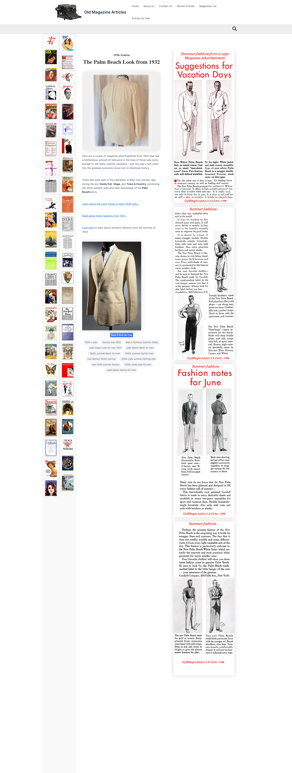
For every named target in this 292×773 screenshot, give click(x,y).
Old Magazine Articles (105, 12)
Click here (88, 227)
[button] (234, 29)
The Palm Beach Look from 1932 (121, 62)
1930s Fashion (121, 55)
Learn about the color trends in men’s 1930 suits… (110, 203)
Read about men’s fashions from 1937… (104, 215)
